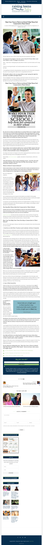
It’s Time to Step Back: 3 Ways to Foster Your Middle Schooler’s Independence (19, 350)
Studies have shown (7, 214)
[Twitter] (20, 537)
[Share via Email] (23, 379)
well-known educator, (13, 156)
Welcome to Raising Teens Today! (10, 1)
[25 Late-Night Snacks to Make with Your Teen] (6, 513)
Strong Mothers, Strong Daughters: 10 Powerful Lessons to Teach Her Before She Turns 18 (14, 519)
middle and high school (7, 234)
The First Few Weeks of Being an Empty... (31, 406)
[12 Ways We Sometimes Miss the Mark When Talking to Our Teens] (12, 399)
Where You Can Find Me (21, 2)
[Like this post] (19, 379)
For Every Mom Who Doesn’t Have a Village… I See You (14, 508)
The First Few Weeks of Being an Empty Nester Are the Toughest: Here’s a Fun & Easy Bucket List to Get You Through (15, 495)
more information (27, 366)
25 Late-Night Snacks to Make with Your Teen (6, 517)
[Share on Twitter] (21, 379)
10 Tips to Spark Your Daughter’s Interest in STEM (14, 355)
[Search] (39, 16)
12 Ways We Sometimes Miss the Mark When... (12, 406)
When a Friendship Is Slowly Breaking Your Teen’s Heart (6, 507)
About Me (18, 1)
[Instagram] (22, 537)
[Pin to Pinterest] (22, 379)
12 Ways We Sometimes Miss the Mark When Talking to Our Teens (6, 493)
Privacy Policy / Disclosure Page (32, 1)
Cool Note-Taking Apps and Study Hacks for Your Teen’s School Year (17, 353)
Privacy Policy (31, 541)
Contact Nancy (23, 1)
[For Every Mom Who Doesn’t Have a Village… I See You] (15, 502)
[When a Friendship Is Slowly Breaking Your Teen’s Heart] (6, 502)
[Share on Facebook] (20, 379)
